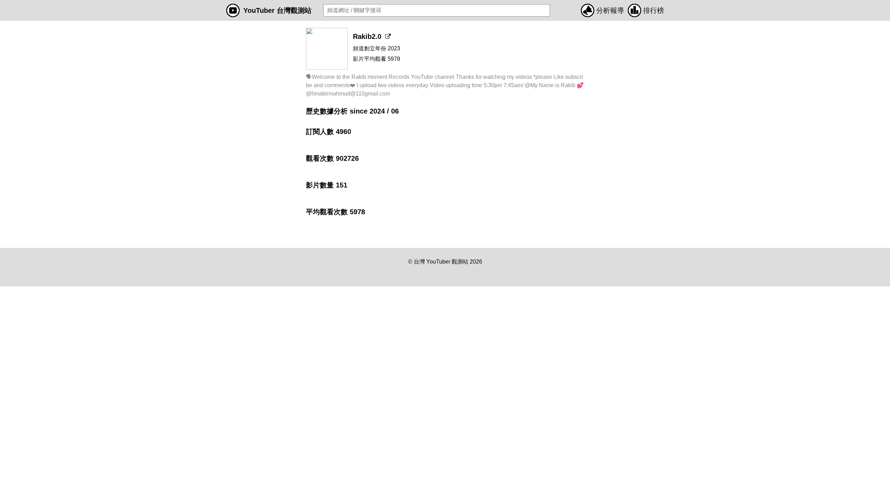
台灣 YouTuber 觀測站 (441, 262)
